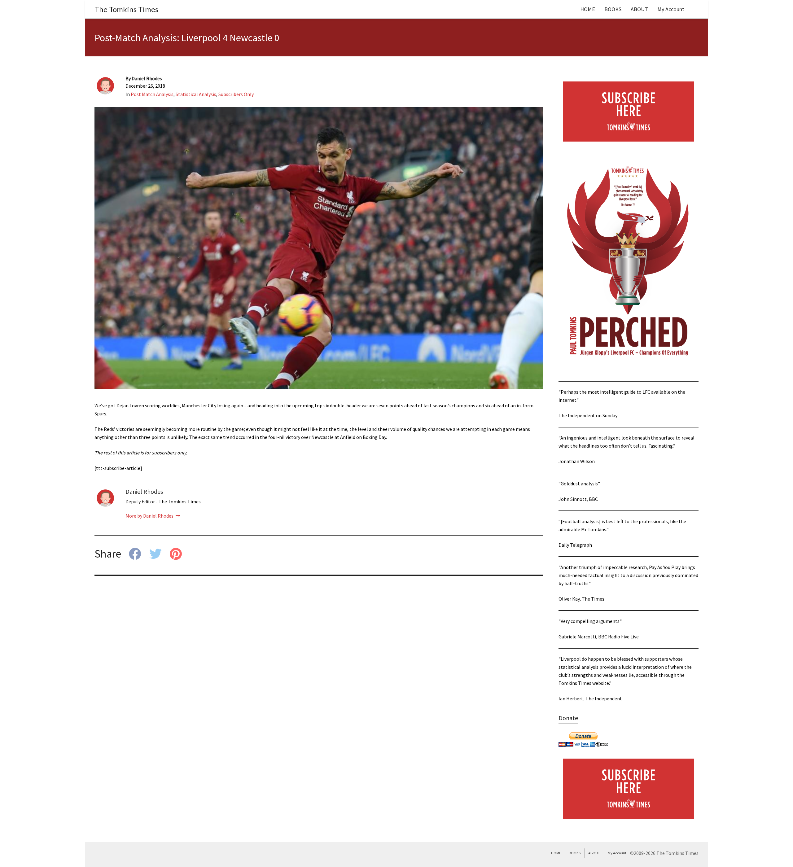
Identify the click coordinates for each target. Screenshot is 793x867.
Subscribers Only (236, 94)
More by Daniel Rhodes (149, 516)
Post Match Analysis (152, 94)
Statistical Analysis (196, 94)
